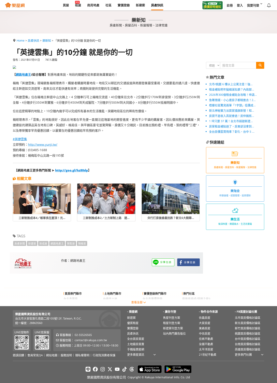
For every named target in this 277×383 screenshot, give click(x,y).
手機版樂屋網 (135, 349)
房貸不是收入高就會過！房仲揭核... (231, 116)
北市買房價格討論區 (247, 318)
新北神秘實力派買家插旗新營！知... (231, 110)
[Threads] (131, 369)
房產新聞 (19, 243)
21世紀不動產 (207, 354)
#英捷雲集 (20, 139)
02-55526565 (83, 335)
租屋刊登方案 (171, 323)
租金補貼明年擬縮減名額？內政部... (231, 89)
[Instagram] (102, 369)
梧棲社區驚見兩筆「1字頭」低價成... (232, 105)
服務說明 (66, 355)
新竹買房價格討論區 (247, 328)
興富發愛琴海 (190, 304)
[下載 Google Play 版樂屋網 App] (178, 369)
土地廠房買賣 (135, 344)
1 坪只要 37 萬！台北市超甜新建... (231, 121)
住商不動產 (206, 339)
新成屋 (43, 243)
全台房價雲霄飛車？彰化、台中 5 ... (231, 131)
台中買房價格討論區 (247, 339)
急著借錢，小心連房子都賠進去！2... (232, 100)
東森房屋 (204, 328)
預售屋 (71, 243)
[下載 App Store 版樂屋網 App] (149, 369)
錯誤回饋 (18, 355)
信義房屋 (204, 318)
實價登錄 (132, 328)
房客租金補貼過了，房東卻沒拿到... (231, 126)
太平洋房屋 (206, 349)
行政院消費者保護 (104, 355)
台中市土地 (110, 304)
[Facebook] (95, 369)
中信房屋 (204, 333)
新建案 (32, 243)
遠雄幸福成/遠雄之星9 (196, 299)
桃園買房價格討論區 (247, 333)
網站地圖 (51, 355)
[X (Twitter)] (109, 369)
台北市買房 (70, 299)
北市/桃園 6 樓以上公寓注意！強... (231, 84)
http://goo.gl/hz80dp (71, 170)
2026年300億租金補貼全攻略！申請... (233, 95)
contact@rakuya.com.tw (91, 340)
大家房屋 (204, 323)
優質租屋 (132, 323)
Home (21, 40)
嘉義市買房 (70, 304)
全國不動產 (206, 344)
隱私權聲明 (82, 355)
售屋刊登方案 (171, 318)
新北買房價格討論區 (247, 323)
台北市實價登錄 (152, 299)
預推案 (82, 243)
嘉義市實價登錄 (152, 304)
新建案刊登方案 (173, 328)
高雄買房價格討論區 (247, 349)
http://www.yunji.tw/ (42, 144)
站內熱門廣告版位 (174, 333)
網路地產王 (23, 74)
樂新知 (46, 40)
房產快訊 (33, 40)
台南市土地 (110, 299)
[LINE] (88, 369)
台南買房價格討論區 (247, 344)
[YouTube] (117, 369)
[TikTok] (124, 369)
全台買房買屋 (135, 339)
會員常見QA (35, 355)
